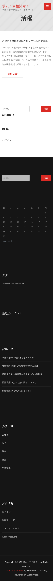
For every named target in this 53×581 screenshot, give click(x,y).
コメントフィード (10, 528)
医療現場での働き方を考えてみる (18, 357)
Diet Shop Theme (14, 570)
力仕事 (4, 283)
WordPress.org (9, 536)
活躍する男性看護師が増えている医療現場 (25, 41)
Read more (13, 74)
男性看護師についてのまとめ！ (17, 390)
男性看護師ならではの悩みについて (19, 382)
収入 (8, 283)
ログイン (6, 140)
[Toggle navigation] (47, 6)
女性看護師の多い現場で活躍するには (20, 365)
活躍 (16, 283)
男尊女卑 (21, 283)
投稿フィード (8, 520)
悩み (12, 283)
